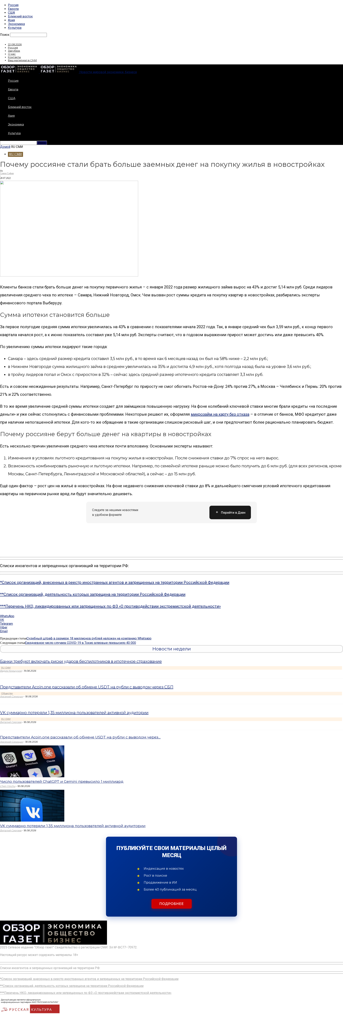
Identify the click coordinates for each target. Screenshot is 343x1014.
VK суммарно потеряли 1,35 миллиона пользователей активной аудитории (74, 712)
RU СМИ (15, 154)
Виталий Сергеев (10, 722)
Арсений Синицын (11, 696)
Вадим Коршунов (11, 670)
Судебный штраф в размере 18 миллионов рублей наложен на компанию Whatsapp (89, 638)
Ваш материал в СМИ (22, 60)
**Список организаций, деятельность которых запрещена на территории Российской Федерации (92, 594)
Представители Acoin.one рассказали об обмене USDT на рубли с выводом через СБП (86, 687)
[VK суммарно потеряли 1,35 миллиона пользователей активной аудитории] (32, 820)
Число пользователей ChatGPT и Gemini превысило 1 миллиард (61, 781)
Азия (11, 20)
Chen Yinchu (7, 786)
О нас (12, 53)
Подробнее (171, 904)
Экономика (16, 24)
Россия (13, 5)
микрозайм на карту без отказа (220, 414)
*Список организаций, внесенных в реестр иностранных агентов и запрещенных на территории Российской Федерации (114, 582)
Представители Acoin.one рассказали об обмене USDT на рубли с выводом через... (80, 737)
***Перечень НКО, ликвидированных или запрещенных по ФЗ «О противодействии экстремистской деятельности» (110, 606)
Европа (13, 9)
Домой (5, 147)
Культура (14, 28)
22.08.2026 (15, 44)
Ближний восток (20, 16)
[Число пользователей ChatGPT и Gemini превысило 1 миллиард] (32, 776)
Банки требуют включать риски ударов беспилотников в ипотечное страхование (81, 661)
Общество (7, 693)
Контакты (14, 57)
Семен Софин (7, 173)
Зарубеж (14, 50)
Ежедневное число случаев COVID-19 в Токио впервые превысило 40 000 (80, 643)
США (11, 13)
